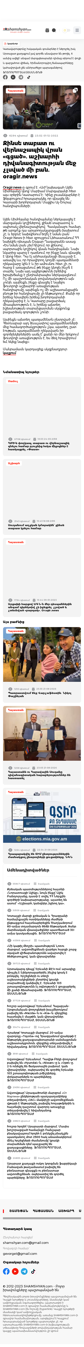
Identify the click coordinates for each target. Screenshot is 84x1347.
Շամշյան (44, 883)
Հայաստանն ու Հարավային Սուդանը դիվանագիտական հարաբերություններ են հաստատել (39, 775)
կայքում (9, 353)
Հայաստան (15, 90)
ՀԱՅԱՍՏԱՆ (43, 1211)
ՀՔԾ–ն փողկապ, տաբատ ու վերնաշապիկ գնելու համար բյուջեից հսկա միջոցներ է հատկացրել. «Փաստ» (38, 446)
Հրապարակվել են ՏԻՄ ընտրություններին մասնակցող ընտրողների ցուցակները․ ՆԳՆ (40, 855)
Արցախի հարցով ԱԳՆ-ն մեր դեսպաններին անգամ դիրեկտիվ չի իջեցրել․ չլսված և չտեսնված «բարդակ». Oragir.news (40, 607)
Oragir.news (12, 187)
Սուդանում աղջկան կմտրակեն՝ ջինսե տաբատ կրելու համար (36, 527)
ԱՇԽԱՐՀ (66, 1211)
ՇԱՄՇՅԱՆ (18, 1211)
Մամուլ (13, 381)
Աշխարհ (14, 463)
